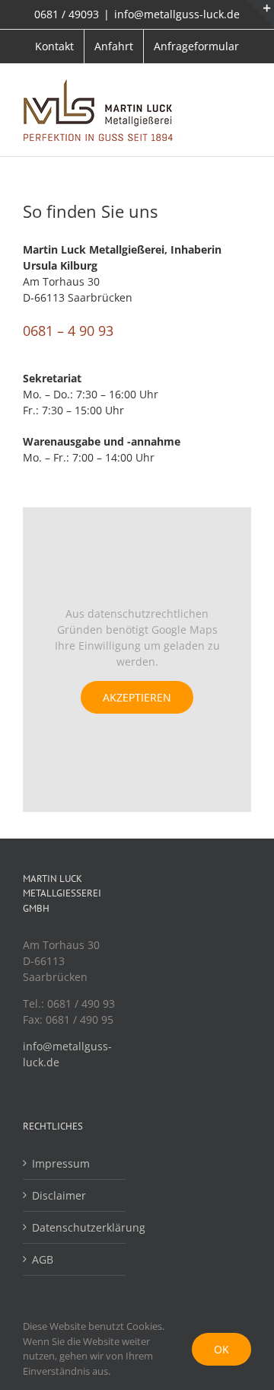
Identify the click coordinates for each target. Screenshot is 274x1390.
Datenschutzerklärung (75, 1227)
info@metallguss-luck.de (177, 14)
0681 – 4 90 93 (68, 330)
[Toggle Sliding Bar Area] (260, 13)
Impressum (61, 1163)
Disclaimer (59, 1195)
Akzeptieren (137, 697)
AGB (42, 1259)
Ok (221, 1349)
